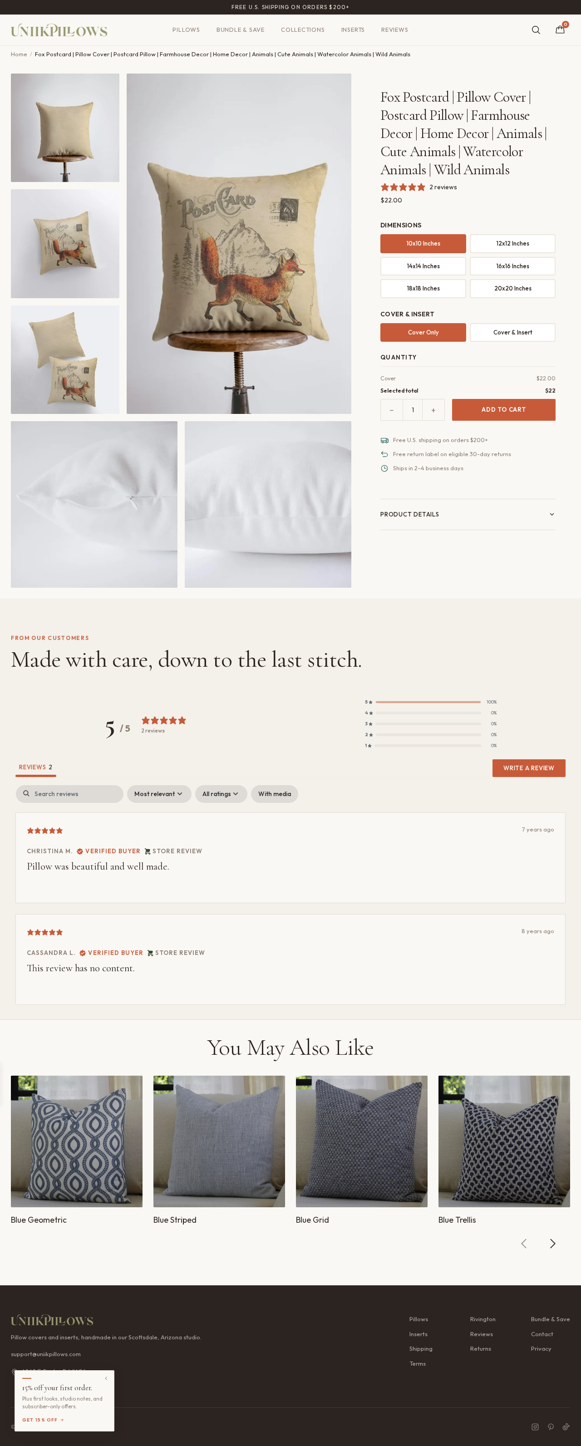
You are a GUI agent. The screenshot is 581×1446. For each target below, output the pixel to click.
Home (19, 54)
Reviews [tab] (36, 767)
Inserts (353, 29)
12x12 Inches (513, 243)
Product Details (409, 514)
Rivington (483, 1319)
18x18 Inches (423, 288)
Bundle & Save (241, 29)
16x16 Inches (513, 266)
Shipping (421, 1348)
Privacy (541, 1348)
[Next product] (552, 1243)
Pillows (186, 29)
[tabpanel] (290, 895)
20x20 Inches (513, 288)
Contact (542, 1334)
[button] (431, 702)
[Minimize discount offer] (106, 1378)
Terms (417, 1363)
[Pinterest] (551, 1427)
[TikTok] (566, 1427)
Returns (480, 1348)
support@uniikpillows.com (46, 1353)
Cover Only (423, 332)
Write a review (529, 768)
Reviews (394, 29)
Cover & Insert (512, 332)
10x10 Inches (423, 243)
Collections (303, 29)
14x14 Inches (423, 266)
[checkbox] (274, 794)
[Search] (536, 30)
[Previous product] (524, 1243)
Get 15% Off (40, 1420)
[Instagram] (535, 1427)
